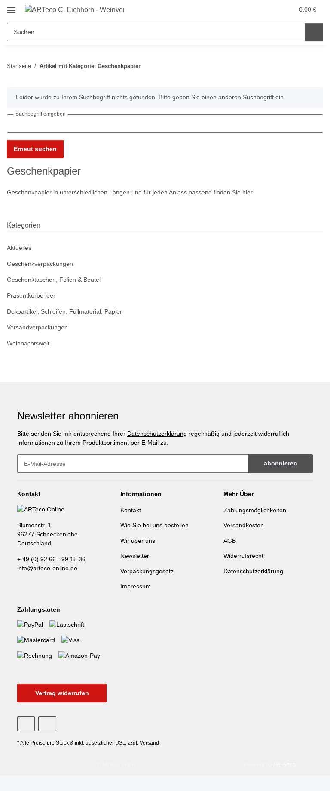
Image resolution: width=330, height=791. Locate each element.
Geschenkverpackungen (40, 263)
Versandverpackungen (37, 327)
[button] (269, 9)
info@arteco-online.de (47, 568)
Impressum (135, 586)
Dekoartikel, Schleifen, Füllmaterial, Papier (64, 311)
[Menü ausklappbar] (11, 7)
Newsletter (134, 555)
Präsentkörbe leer (31, 295)
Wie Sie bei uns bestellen (154, 525)
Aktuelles (19, 247)
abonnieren (280, 463)
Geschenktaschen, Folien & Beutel (54, 279)
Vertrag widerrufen (62, 692)
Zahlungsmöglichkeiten (254, 510)
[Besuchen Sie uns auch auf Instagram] (47, 723)
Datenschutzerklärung (157, 433)
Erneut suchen (35, 148)
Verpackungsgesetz (147, 571)
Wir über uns (137, 540)
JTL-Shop (284, 765)
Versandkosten (243, 525)
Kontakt (130, 510)
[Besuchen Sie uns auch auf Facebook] (26, 723)
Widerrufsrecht (243, 555)
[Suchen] (314, 32)
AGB (229, 540)
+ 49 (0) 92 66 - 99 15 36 (51, 559)
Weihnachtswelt (28, 343)
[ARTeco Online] (40, 508)
